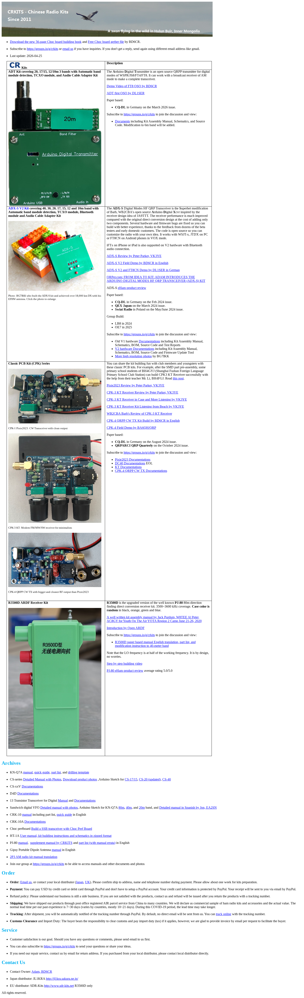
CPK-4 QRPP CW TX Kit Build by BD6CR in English (143, 420)
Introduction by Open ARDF (126, 628)
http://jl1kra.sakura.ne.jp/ (62, 978)
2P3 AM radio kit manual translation (33, 857)
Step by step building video (124, 663)
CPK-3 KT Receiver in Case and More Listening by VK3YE (147, 399)
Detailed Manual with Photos (42, 779)
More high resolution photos (133, 356)
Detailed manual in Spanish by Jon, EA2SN (188, 807)
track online (223, 914)
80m (121, 807)
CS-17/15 (131, 779)
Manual (63, 800)
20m (142, 807)
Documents (122, 121)
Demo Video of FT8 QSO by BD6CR (132, 86)
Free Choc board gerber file (106, 41)
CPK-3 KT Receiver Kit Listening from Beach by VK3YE (145, 406)
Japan (79, 882)
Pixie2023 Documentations (132, 459)
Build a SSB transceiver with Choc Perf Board (61, 828)
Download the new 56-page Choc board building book (45, 41)
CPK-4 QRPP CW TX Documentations (141, 470)
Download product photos (80, 779)
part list (56, 772)
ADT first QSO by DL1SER (126, 93)
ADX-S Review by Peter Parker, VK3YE (134, 256)
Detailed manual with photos (59, 807)
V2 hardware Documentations (134, 348)
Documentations (149, 341)
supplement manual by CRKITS (51, 843)
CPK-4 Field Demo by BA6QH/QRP (131, 427)
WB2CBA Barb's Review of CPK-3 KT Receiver (139, 413)
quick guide (42, 772)
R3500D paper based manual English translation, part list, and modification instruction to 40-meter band (155, 644)
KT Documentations (128, 467)
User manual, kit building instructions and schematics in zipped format (65, 835)
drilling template (78, 772)
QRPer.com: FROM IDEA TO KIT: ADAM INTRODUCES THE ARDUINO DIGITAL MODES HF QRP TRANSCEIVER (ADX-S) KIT (156, 279)
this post (178, 378)
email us (67, 49)
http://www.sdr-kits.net (59, 985)
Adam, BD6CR (41, 971)
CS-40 (166, 779)
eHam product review (132, 288)
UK (87, 882)
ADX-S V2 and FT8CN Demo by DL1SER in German (143, 270)
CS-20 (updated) (150, 779)
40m (129, 807)
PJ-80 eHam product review (125, 670)
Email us (26, 882)
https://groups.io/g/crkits (42, 49)
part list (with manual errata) (97, 843)
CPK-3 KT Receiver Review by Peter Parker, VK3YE (142, 392)
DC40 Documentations (130, 463)
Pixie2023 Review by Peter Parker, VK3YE (135, 385)
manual (28, 772)
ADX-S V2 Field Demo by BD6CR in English (137, 263)
